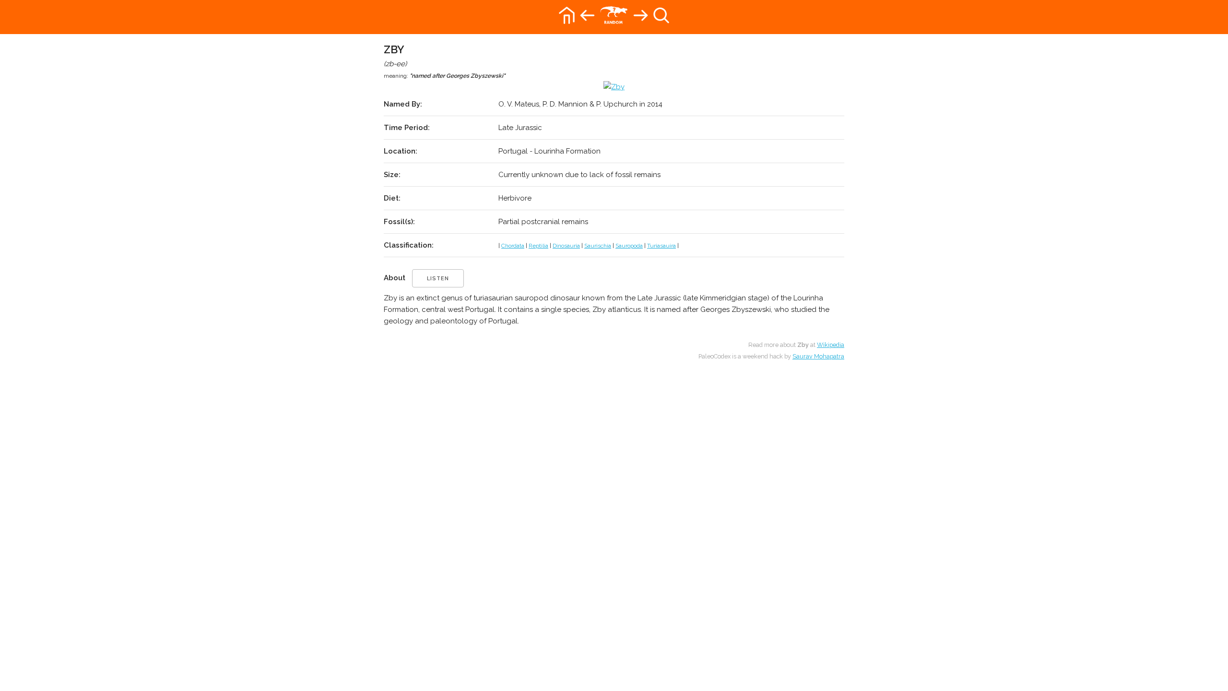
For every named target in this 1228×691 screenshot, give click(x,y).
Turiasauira (661, 245)
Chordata (512, 245)
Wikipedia (830, 344)
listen (438, 278)
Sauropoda (629, 245)
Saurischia (597, 245)
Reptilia (538, 245)
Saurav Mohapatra (818, 356)
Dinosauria (566, 245)
